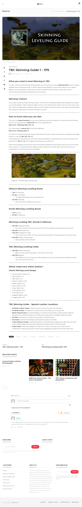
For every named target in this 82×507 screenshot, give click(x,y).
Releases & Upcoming (8, 485)
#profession (42, 336)
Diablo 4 (5, 470)
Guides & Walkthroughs (9, 476)
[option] (14, 363)
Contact (43, 502)
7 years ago (17, 73)
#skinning (50, 336)
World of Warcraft (60, 11)
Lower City (68, 107)
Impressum (75, 502)
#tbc (58, 336)
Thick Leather (16, 290)
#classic (18, 336)
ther (21, 295)
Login (69, 395)
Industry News (6, 482)
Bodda (13, 73)
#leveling (33, 336)
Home (53, 11)
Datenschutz (65, 502)
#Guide (25, 336)
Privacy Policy (53, 502)
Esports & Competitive (8, 473)
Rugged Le (15, 295)
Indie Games (6, 479)
